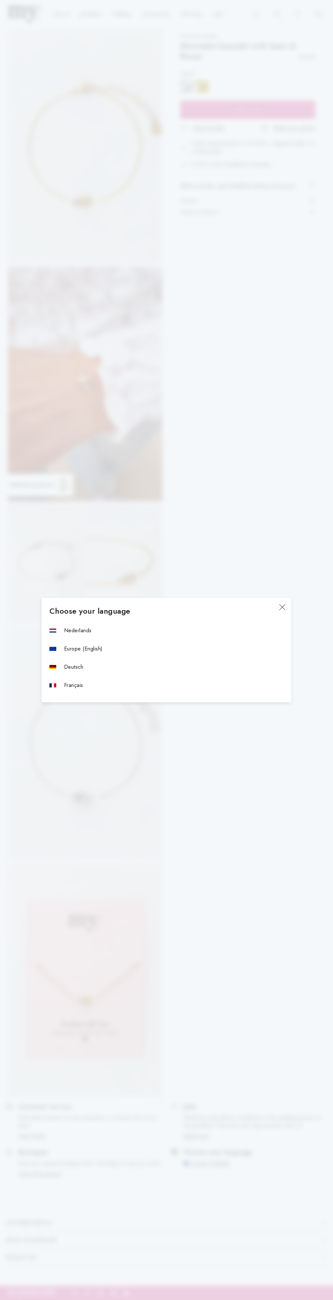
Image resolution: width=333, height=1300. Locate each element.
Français (73, 685)
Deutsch (73, 667)
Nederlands (78, 630)
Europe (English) (83, 648)
